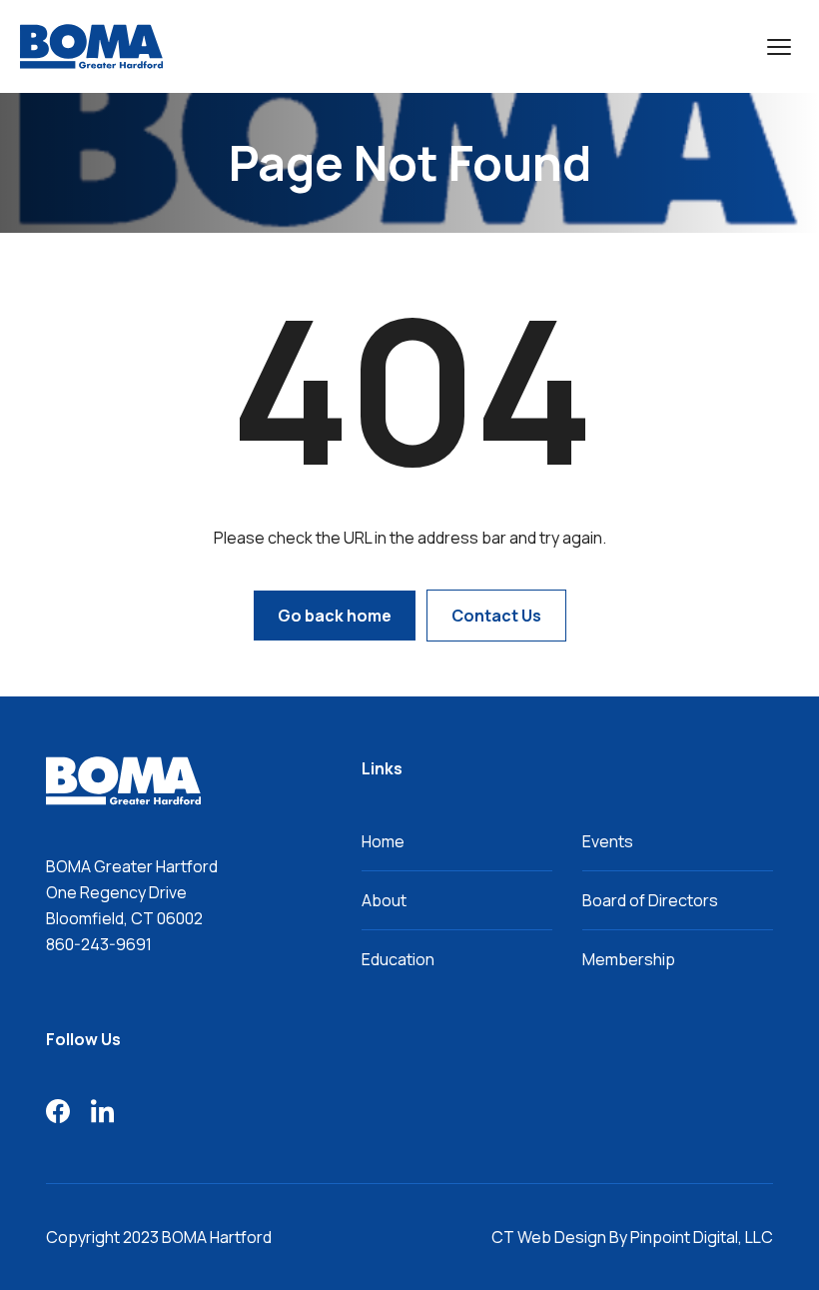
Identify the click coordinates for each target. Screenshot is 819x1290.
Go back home (335, 616)
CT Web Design (548, 1237)
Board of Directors (650, 900)
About (384, 900)
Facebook (58, 1111)
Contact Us (496, 616)
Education (398, 959)
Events (607, 841)
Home (383, 841)
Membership (628, 959)
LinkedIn (102, 1111)
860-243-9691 (99, 944)
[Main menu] (779, 47)
